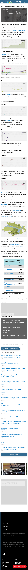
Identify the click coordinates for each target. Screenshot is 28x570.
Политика (5, 526)
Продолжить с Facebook (11, 348)
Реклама (5, 520)
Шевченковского (7, 217)
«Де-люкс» (4, 192)
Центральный (17, 210)
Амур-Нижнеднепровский (9, 283)
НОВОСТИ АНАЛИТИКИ (8, 353)
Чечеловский (14, 239)
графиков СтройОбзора (18, 30)
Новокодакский (8, 290)
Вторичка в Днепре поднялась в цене (14, 336)
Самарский (7, 286)
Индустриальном (15, 244)
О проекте (5, 523)
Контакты (5, 517)
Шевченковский (8, 273)
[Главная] (8, 2)
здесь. (19, 296)
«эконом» (8, 94)
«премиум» (14, 169)
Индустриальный (9, 279)
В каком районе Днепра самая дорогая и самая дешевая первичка (13, 322)
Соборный (4, 204)
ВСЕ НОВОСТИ (14, 454)
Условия (5, 529)
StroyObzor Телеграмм (9, 553)
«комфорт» (8, 120)
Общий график (5, 54)
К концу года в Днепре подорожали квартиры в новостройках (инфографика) (13, 329)
